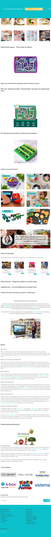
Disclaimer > (3, 519)
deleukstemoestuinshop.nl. (37, 448)
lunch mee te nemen (37, 311)
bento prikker (26, 387)
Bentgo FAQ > (29, 513)
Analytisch (14, 9)
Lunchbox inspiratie (26, 366)
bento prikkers (8, 377)
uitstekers (34, 307)
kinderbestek (11, 402)
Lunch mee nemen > (30, 522)
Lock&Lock (13, 414)
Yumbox (33, 408)
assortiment (21, 416)
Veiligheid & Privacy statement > (8, 516)
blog (34, 366)
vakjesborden (47, 401)
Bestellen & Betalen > (5, 511)
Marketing (20, 9)
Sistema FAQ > (29, 514)
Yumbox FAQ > (29, 511)
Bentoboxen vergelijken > (32, 517)
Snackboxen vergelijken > (31, 519)
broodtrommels (7, 305)
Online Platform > (5, 520)
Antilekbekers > (29, 520)
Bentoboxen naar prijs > (31, 523)
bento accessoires (41, 375)
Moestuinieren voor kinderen (38, 453)
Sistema (7, 414)
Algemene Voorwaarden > (6, 514)
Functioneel (7, 9)
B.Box (36, 408)
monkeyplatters (4, 402)
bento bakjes (18, 377)
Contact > (3, 522)
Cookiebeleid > (4, 517)
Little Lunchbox (20, 408)
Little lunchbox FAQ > (31, 516)
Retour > (3, 513)
